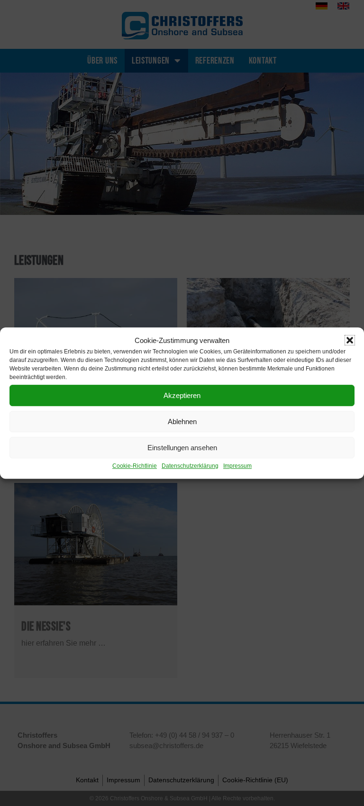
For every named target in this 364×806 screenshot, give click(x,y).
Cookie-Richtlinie (134, 466)
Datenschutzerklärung (190, 466)
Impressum (237, 466)
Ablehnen (182, 421)
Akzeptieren (182, 395)
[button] (350, 340)
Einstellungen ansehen (182, 448)
